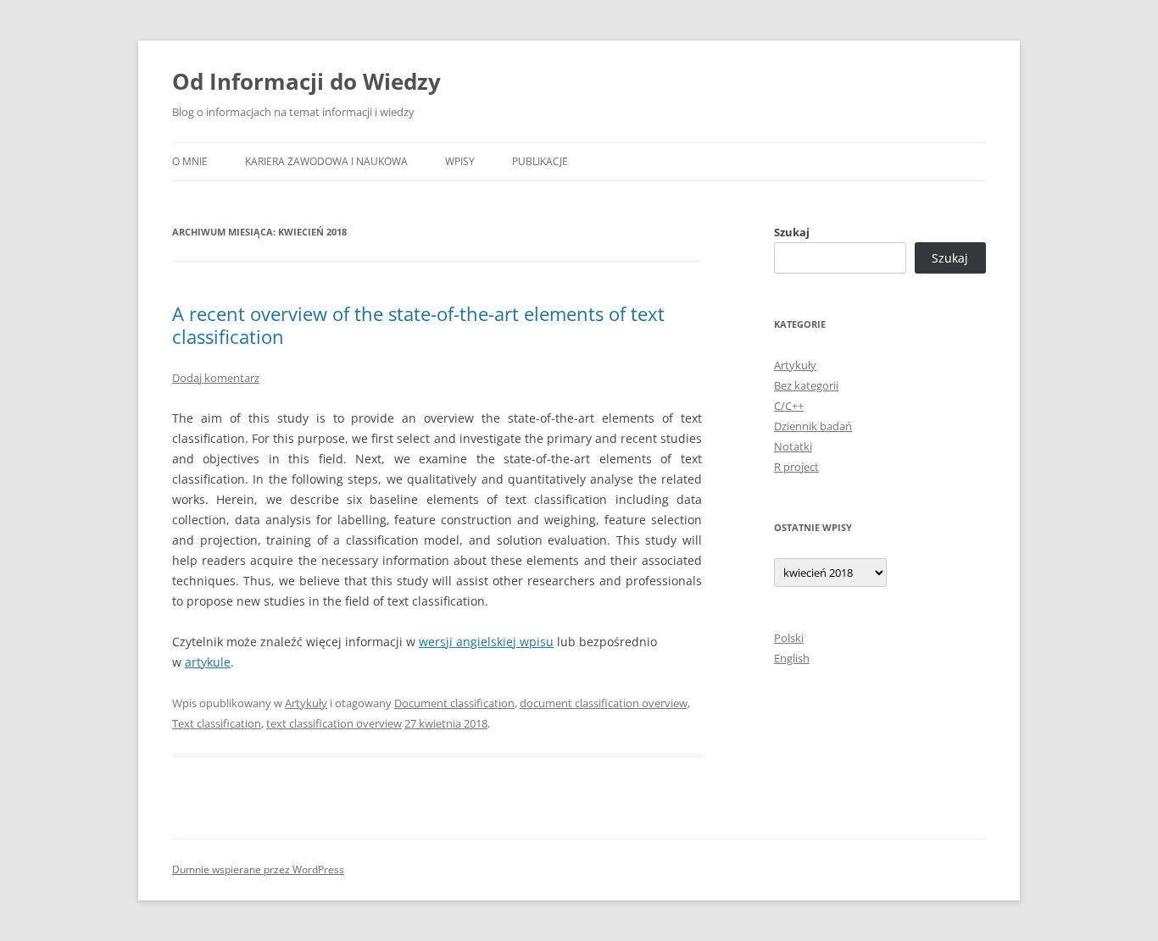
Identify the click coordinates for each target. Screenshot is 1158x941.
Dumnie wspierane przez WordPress (258, 869)
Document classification (454, 703)
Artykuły (306, 703)
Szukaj (792, 232)
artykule (208, 662)
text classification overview (334, 723)
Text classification (216, 723)
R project (796, 466)
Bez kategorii (806, 385)
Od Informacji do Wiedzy (306, 81)
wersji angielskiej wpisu (486, 642)
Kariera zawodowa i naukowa (326, 161)
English (792, 658)
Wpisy (460, 161)
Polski (789, 637)
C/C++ (789, 405)
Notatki (793, 446)
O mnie (190, 161)
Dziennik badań (813, 426)
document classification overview (604, 703)
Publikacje (540, 161)
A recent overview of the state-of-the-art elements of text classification (418, 324)
